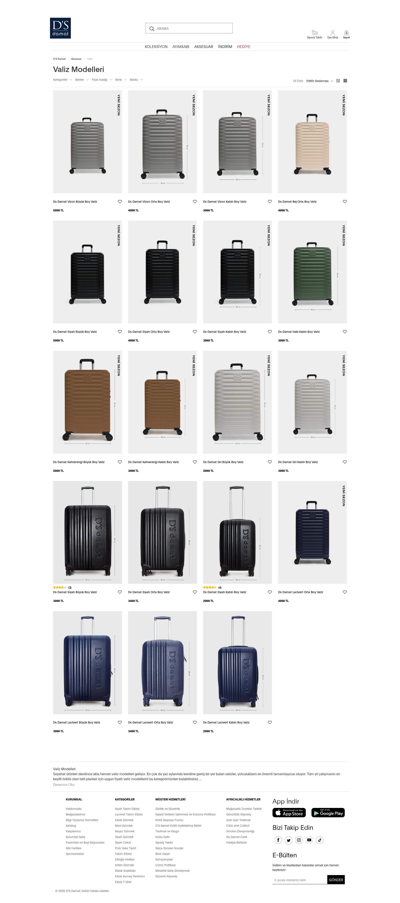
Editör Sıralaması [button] (317, 81)
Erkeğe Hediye (124, 859)
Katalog (71, 825)
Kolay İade (162, 837)
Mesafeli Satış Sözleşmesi (172, 870)
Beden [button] (80, 79)
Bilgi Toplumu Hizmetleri (82, 820)
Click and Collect (237, 825)
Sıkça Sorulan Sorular (169, 848)
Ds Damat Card (236, 837)
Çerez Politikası (165, 865)
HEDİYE (243, 46)
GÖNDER (336, 879)
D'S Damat (59, 58)
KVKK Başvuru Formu (169, 820)
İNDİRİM (225, 46)
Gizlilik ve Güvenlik (167, 808)
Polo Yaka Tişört (125, 848)
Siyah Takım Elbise (127, 808)
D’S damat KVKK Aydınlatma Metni (178, 825)
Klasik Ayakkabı (125, 870)
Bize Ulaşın (162, 853)
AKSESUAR (203, 46)
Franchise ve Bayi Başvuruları (85, 842)
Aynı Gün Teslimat (238, 820)
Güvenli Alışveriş (166, 876)
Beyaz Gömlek (125, 831)
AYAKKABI (180, 46)
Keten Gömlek (124, 865)
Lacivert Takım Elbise (129, 814)
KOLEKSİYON (156, 46)
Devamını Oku (64, 784)
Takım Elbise (123, 853)
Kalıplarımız (73, 831)
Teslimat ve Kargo (167, 831)
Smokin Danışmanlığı (240, 831)
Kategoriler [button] (60, 79)
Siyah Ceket (123, 842)
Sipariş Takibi (164, 842)
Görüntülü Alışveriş (238, 814)
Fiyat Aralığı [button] (100, 79)
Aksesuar (76, 58)
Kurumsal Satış (75, 837)
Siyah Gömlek (124, 837)
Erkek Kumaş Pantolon (130, 876)
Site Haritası (73, 848)
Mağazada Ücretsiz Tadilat (244, 808)
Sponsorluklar (75, 853)
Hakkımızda (73, 808)
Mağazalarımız (75, 814)
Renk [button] (119, 79)
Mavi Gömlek (124, 825)
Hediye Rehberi (236, 842)
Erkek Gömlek (124, 820)
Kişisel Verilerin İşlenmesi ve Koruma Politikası (185, 814)
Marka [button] (134, 79)
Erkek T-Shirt (123, 882)
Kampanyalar (164, 859)
